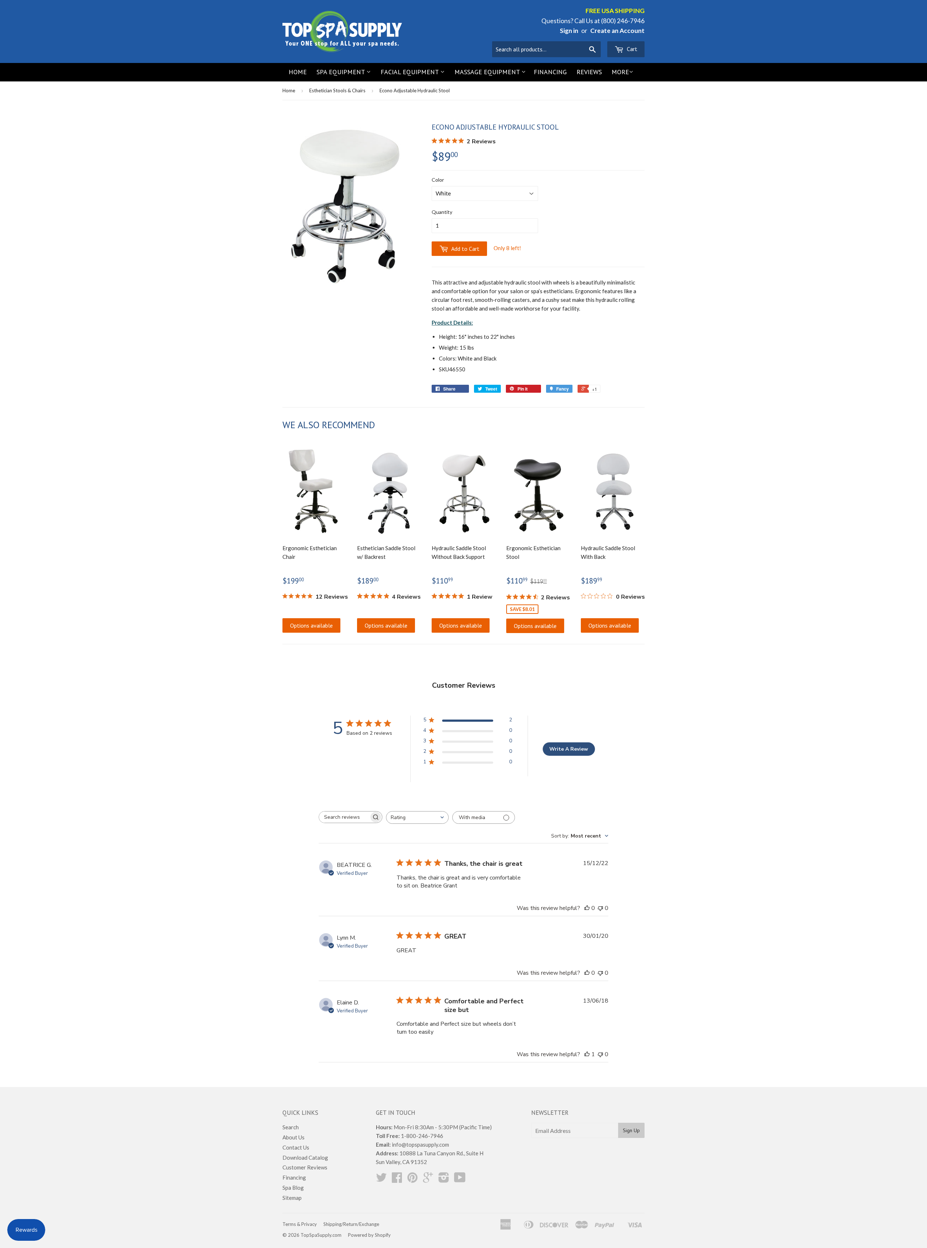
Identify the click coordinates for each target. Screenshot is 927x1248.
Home (298, 72)
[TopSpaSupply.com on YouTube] (460, 1179)
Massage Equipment (487, 72)
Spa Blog (293, 1187)
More (620, 72)
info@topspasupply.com (420, 1144)
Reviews (589, 72)
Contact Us (295, 1147)
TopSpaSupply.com (321, 1235)
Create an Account (617, 30)
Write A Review (568, 749)
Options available (311, 625)
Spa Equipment (341, 72)
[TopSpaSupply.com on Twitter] (381, 1179)
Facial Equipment (410, 72)
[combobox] (417, 817)
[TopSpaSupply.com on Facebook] (396, 1179)
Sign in (569, 30)
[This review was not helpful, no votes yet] (600, 908)
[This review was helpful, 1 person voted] (587, 1054)
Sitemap (292, 1197)
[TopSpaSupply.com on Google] (428, 1179)
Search (290, 1127)
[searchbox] (344, 817)
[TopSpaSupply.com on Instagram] (443, 1179)
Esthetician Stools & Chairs (337, 90)
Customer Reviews (304, 1167)
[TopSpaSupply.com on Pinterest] (412, 1179)
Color (438, 180)
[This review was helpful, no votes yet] (587, 908)
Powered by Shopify (369, 1235)
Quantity (442, 212)
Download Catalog (305, 1157)
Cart (631, 48)
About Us (293, 1137)
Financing (550, 72)
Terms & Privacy (299, 1224)
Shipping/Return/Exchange (351, 1224)
